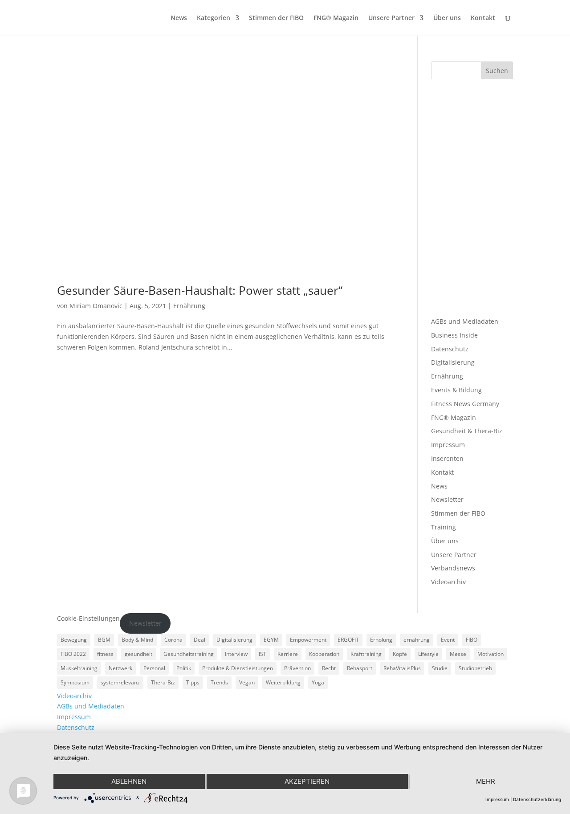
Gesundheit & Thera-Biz (466, 431)
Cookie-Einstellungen (88, 618)
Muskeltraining (79, 668)
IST (262, 654)
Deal (199, 639)
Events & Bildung (456, 390)
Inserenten (447, 458)
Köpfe (400, 654)
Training (443, 527)
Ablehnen (129, 781)
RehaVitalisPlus (402, 668)
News (179, 18)
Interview (236, 654)
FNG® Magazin (336, 18)
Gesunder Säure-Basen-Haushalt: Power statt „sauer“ (199, 290)
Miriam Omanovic (95, 305)
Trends (219, 682)
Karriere (287, 654)
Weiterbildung (283, 682)
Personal (154, 668)
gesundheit (138, 654)
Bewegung (74, 639)
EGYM (271, 639)
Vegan (247, 682)
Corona (173, 639)
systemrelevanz (120, 682)
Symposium (75, 682)
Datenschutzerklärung (537, 799)
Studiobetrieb (475, 668)
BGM (104, 639)
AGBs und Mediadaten (464, 321)
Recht (329, 668)
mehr (485, 781)
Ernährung (189, 305)
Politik (183, 668)
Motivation (490, 654)
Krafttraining (366, 654)
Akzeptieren (307, 781)
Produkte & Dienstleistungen (237, 668)
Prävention (297, 668)
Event (448, 639)
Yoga (318, 682)
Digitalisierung (453, 362)
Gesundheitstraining (188, 654)
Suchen (497, 70)
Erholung (381, 639)
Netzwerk (120, 668)
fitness (105, 654)
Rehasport (359, 668)
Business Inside (454, 335)
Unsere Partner (391, 18)
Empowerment (308, 639)
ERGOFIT (348, 639)
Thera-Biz (163, 682)
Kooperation (324, 654)
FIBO (471, 639)
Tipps (193, 682)
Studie (440, 668)
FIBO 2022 (73, 654)
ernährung (416, 639)
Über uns (447, 18)
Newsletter (447, 499)
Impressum (448, 444)
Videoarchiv (448, 582)
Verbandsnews (453, 568)
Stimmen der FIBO (276, 18)
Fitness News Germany (465, 403)
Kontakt (483, 18)
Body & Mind (137, 639)
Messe (458, 654)
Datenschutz (449, 349)
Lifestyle (428, 654)
